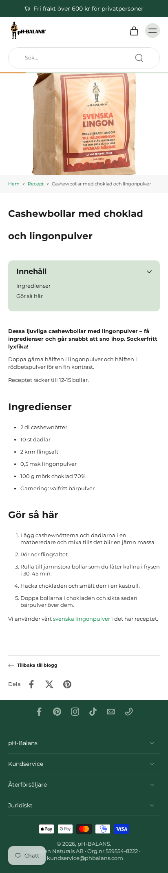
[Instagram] (75, 712)
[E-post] (111, 712)
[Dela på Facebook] (31, 684)
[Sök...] (139, 58)
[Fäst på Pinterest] (67, 684)
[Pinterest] (57, 712)
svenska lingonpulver (81, 618)
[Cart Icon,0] (134, 30)
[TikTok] (93, 712)
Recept (36, 184)
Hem (14, 184)
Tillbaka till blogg (37, 665)
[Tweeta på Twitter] (49, 684)
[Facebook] (39, 712)
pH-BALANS (93, 844)
